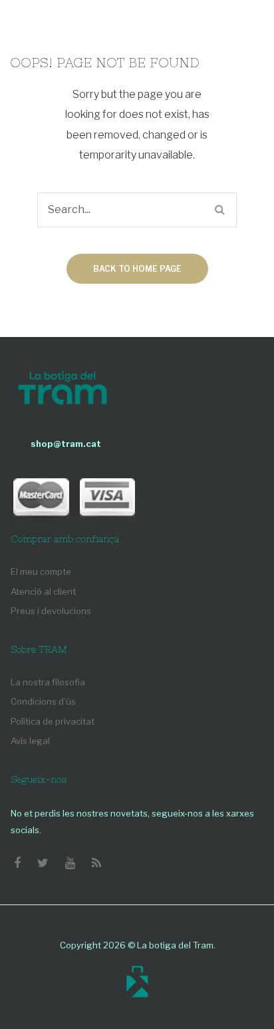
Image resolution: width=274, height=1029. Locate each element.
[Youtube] (70, 863)
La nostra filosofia (48, 682)
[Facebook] (17, 863)
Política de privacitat (52, 721)
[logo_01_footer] (62, 389)
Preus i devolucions (51, 610)
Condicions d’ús (43, 701)
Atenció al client (43, 591)
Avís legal (30, 740)
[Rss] (96, 863)
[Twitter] (43, 863)
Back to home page (137, 269)
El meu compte (41, 571)
